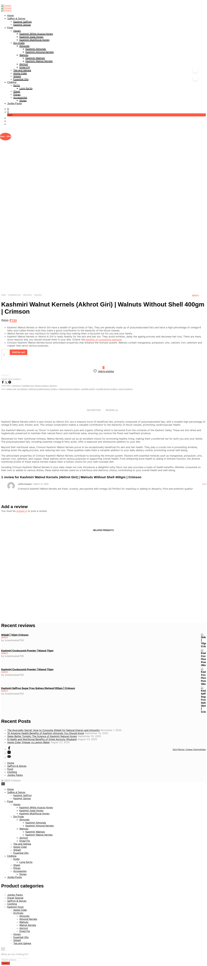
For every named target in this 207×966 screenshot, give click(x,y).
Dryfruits (27, 295)
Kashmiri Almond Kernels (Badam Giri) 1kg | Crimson (182, 591)
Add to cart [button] (11, 605)
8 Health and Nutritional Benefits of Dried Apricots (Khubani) (42, 739)
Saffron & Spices (16, 18)
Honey (17, 30)
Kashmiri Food (14, 295)
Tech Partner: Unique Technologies (189, 749)
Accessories (20, 97)
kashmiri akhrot (88, 389)
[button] (8, 108)
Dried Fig (24, 67)
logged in (21, 510)
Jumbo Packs (14, 103)
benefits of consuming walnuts (103, 339)
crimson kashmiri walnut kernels (43, 389)
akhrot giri (11, 389)
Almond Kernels (28, 919)
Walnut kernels (126, 389)
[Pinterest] (9, 382)
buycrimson (22, 389)
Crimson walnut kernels (69, 389)
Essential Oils (20, 79)
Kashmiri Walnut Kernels (39, 60)
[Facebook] (3, 382)
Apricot (23, 63)
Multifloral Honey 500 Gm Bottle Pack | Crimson (129, 591)
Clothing (11, 82)
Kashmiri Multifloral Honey (34, 39)
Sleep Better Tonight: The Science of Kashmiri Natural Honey (42, 736)
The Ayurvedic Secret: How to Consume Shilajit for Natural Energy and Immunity (53, 730)
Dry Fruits (19, 42)
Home (10, 15)
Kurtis (16, 85)
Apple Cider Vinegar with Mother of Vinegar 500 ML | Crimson (23, 591)
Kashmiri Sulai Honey (31, 36)
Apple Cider (20, 73)
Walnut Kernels (42, 386)
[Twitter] (6, 382)
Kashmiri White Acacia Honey (36, 33)
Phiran (16, 94)
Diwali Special (15, 897)
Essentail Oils (20, 937)
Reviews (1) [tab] (112, 410)
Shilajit (17, 76)
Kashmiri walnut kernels (107, 389)
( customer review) (199, 296)
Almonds (24, 45)
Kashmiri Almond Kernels (39, 51)
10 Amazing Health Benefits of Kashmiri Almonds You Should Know (45, 733)
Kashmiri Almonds (35, 48)
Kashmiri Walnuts (35, 57)
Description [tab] (93, 410)
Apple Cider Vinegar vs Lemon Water (28, 742)
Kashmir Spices (22, 24)
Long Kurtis (25, 88)
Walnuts (23, 54)
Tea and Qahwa (22, 70)
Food (10, 27)
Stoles (23, 100)
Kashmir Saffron (22, 21)
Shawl (16, 91)
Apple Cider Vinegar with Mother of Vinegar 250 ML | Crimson (76, 591)
